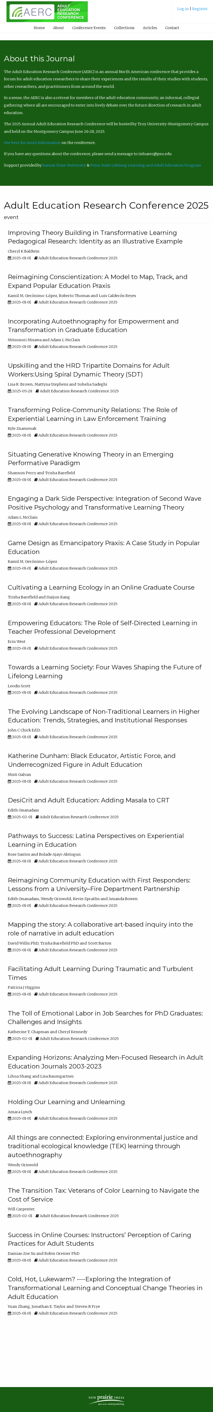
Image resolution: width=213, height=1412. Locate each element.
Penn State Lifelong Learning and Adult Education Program (145, 165)
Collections (124, 27)
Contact (172, 27)
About (58, 27)
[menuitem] (192, 10)
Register (200, 8)
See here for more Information (32, 142)
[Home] (47, 14)
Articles (150, 27)
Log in (183, 8)
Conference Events (89, 27)
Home (39, 27)
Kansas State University (64, 165)
